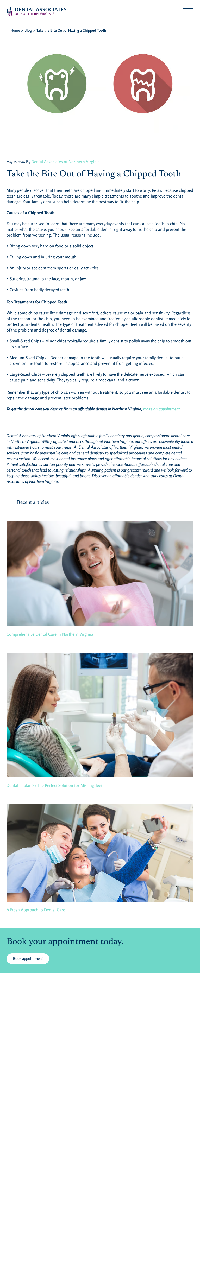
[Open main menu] (188, 11)
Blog (28, 30)
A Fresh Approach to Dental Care (36, 909)
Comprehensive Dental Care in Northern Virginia (50, 634)
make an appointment (161, 408)
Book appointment (28, 958)
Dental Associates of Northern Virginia (65, 161)
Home (15, 30)
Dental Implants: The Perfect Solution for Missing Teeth (56, 785)
